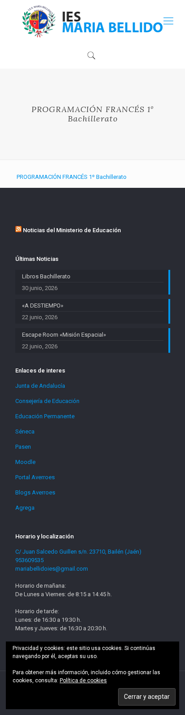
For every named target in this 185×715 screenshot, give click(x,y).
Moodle (25, 462)
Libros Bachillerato (46, 276)
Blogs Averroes (35, 492)
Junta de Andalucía (40, 385)
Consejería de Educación (47, 401)
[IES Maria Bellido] (92, 20)
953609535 (29, 560)
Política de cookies (83, 680)
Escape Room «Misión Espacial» (64, 334)
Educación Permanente (45, 416)
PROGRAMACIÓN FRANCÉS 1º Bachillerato (72, 176)
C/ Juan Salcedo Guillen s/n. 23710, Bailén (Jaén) (78, 551)
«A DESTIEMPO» (42, 305)
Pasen (23, 446)
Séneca (25, 431)
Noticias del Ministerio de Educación (72, 230)
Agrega (25, 507)
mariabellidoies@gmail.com (51, 568)
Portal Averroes (35, 477)
